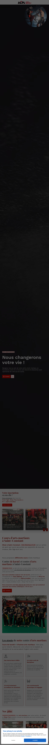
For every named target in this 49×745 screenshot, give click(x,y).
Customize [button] (13, 740)
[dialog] (24, 736)
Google (22, 736)
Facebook (28, 736)
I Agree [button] (35, 740)
